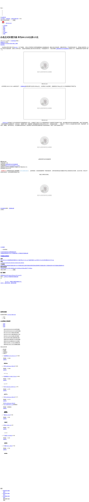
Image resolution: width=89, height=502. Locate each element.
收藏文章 (3, 42)
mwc (14, 275)
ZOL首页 (3, 18)
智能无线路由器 (11, 265)
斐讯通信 (46, 260)
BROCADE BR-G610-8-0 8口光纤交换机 (12, 329)
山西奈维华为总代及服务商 (11, 164)
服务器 (11, 276)
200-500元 (10, 262)
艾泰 (37, 260)
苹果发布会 (3, 275)
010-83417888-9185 (11, 314)
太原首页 (8, 18)
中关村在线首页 (4, 251)
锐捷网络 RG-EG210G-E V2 (10, 355)
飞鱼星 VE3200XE (8, 435)
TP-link (52, 260)
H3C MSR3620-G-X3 (8, 404)
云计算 (8, 276)
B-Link (26, 260)
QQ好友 (10, 43)
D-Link (34, 260)
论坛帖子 (5, 32)
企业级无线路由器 (27, 265)
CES (21, 275)
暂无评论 (3, 44)
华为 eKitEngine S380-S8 (9, 366)
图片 (4, 27)
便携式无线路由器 (41, 265)
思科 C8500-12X (7, 425)
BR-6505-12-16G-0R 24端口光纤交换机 (11, 336)
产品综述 (5, 25)
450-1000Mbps (18, 268)
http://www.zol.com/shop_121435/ (12, 165)
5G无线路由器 (48, 265)
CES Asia (18, 275)
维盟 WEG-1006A (8, 445)
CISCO (6, 260)
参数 (4, 28)
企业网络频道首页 (12, 251)
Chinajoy (10, 275)
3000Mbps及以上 (4, 268)
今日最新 (3, 247)
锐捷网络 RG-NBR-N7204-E (10, 376)
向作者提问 (3, 208)
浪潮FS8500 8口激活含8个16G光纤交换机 (12, 339)
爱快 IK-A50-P (7, 414)
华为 (4, 260)
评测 (4, 33)
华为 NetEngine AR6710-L (9, 386)
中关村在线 (13, 40)
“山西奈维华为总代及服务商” (62, 48)
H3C (2, 260)
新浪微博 (3, 43)
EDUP (49, 260)
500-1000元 (15, 262)
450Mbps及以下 (24, 268)
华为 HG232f (9, 23)
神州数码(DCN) (15, 260)
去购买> (5, 359)
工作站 (5, 276)
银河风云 (21, 260)
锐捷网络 (10, 260)
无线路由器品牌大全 (5, 253)
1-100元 (2, 262)
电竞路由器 (34, 265)
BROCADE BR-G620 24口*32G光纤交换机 (12, 330)
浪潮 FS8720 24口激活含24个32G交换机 (12, 341)
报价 (4, 29)
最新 (4, 323)
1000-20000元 (21, 262)
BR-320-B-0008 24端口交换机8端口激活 (12, 337)
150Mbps (30, 268)
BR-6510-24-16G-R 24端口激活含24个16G (12, 334)
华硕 (32, 260)
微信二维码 (15, 43)
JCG (24, 260)
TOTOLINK (41, 260)
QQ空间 (7, 43)
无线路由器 (23, 86)
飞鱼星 (29, 260)
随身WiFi (62, 265)
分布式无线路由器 (56, 265)
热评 (4, 326)
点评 (4, 31)
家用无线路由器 (4, 265)
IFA (12, 275)
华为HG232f (5, 122)
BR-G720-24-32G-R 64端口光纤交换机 (11, 332)
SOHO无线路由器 (19, 265)
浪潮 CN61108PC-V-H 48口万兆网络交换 (12, 342)
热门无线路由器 (13, 253)
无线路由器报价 (5, 256)
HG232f (16, 47)
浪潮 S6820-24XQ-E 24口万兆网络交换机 (12, 344)
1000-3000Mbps (11, 268)
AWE (7, 275)
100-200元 (6, 262)
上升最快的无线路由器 (23, 253)
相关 (4, 325)
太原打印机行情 (14, 18)
